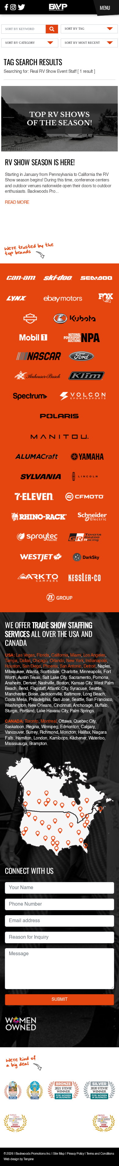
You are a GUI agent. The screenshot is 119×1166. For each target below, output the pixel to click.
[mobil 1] (33, 337)
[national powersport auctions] (82, 337)
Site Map (58, 1154)
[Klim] (86, 375)
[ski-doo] (58, 278)
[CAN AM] (21, 278)
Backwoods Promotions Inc (33, 1154)
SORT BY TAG (74, 28)
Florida (43, 655)
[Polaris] (59, 416)
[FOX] (106, 298)
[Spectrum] (29, 395)
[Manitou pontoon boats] (59, 436)
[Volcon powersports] (83, 395)
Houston (12, 666)
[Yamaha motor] (87, 456)
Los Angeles (94, 655)
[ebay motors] (63, 298)
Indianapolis (96, 661)
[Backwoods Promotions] (58, 6)
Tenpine (28, 1159)
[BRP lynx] (16, 298)
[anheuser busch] (37, 375)
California (59, 655)
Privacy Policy (75, 1154)
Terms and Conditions (100, 1154)
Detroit (90, 666)
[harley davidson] (30, 318)
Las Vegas (25, 655)
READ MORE (17, 202)
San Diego (31, 666)
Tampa (11, 661)
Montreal (48, 721)
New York (74, 661)
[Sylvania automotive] (40, 476)
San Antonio (70, 666)
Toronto (31, 721)
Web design (11, 1159)
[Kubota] (74, 318)
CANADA (13, 721)
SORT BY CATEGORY (20, 42)
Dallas (25, 661)
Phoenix (50, 666)
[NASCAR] (38, 356)
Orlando (57, 661)
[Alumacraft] (37, 456)
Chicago (40, 661)
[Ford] (81, 356)
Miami (75, 655)
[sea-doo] (96, 278)
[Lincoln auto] (85, 476)
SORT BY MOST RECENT (82, 42)
